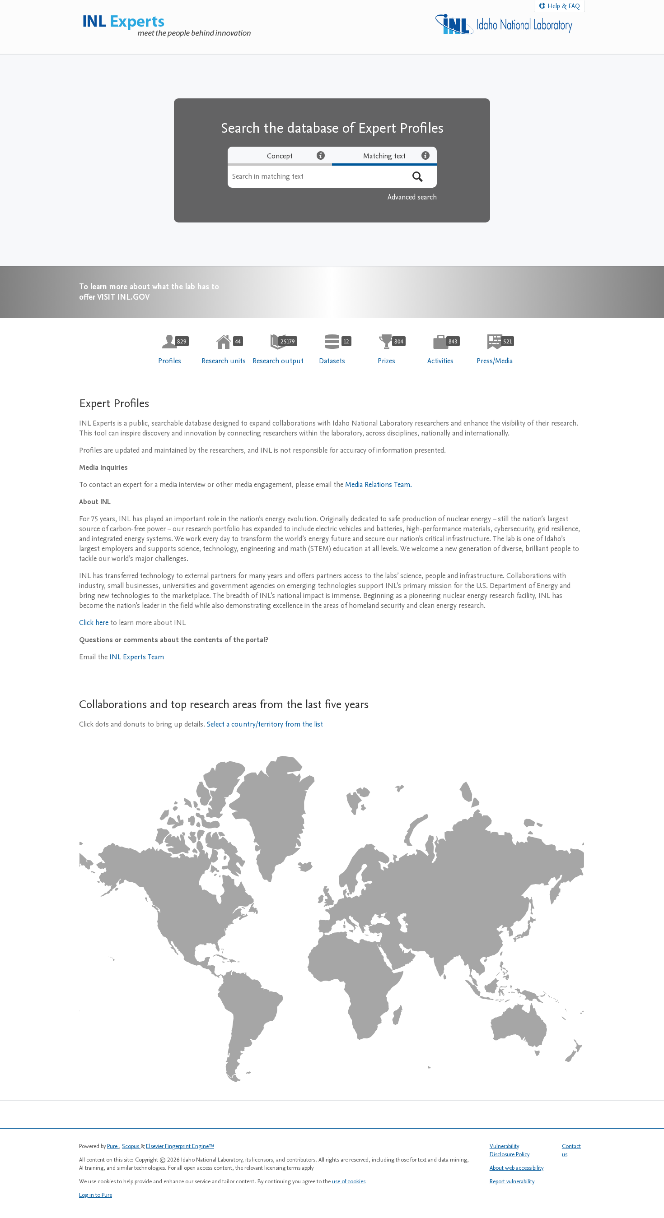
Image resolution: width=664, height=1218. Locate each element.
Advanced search (412, 197)
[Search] (417, 177)
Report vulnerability (512, 1181)
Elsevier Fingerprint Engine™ (180, 1146)
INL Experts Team (136, 657)
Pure (113, 1146)
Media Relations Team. (378, 485)
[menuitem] (169, 350)
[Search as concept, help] (320, 155)
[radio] (280, 156)
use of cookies (348, 1181)
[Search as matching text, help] (425, 155)
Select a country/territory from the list (265, 724)
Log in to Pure (95, 1195)
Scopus (131, 1146)
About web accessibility (516, 1168)
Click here (94, 623)
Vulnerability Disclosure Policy (509, 1150)
